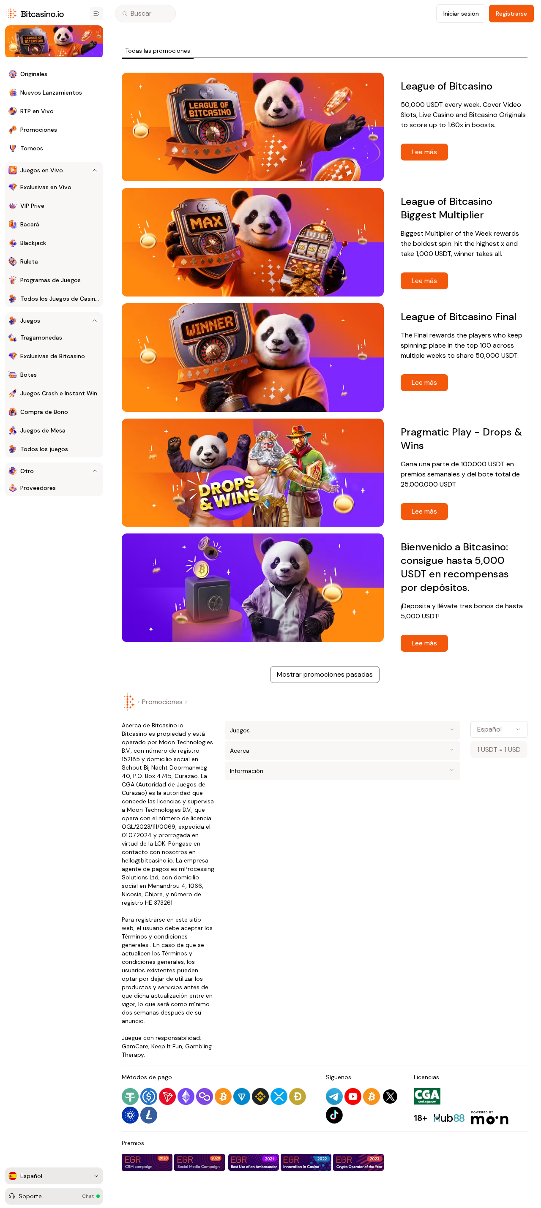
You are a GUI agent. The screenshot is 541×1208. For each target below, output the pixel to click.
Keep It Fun (166, 1046)
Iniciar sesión (461, 13)
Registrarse (511, 13)
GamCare (135, 1046)
